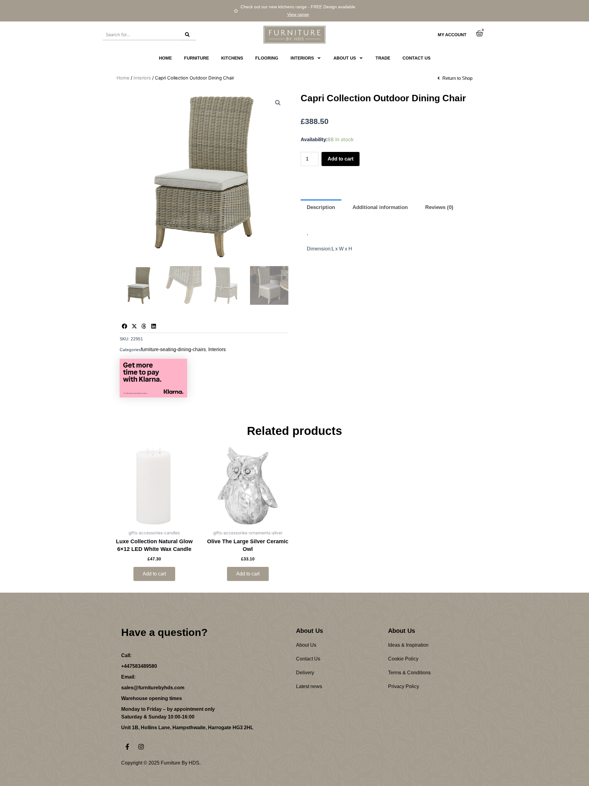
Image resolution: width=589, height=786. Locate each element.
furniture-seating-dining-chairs (173, 349)
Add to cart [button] (154, 573)
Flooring (266, 58)
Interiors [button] (302, 58)
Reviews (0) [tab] (439, 207)
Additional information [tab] (380, 207)
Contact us (416, 58)
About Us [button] (344, 58)
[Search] (188, 34)
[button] (277, 102)
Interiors (142, 78)
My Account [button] (452, 34)
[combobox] (141, 34)
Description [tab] (321, 207)
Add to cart (340, 158)
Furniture (196, 58)
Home (165, 58)
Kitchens (232, 58)
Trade (382, 58)
